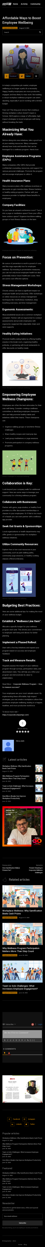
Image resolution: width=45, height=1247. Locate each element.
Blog (25, 1245)
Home (20, 1245)
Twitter (32, 1124)
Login (39, 1024)
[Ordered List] (16, 1040)
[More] (36, 76)
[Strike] (13, 1040)
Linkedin (19, 1124)
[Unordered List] (19, 1040)
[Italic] (7, 1040)
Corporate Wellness (10, 28)
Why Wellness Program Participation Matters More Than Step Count (15, 777)
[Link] (27, 1040)
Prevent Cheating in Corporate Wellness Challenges (36, 870)
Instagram (31, 1119)
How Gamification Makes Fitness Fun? (11, 869)
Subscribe (22, 1223)
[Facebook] (9, 1119)
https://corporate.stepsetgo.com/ (15, 714)
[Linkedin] (12, 1124)
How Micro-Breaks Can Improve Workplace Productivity (14, 797)
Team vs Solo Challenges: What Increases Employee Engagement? (17, 787)
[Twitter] (26, 1124)
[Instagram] (25, 1119)
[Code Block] (24, 1040)
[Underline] (10, 1040)
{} (30, 1040)
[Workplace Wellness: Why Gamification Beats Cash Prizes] (39, 768)
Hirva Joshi (20, 741)
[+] (33, 1040)
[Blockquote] (22, 1040)
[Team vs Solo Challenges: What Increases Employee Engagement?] (39, 788)
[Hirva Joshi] (8, 745)
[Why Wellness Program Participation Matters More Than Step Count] (39, 778)
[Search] (40, 32)
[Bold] (4, 1040)
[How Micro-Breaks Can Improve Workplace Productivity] (39, 798)
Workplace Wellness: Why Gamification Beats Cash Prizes (16, 767)
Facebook (16, 1119)
